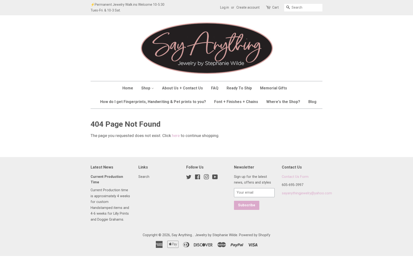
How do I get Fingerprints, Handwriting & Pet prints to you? (153, 101)
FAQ (214, 88)
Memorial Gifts (273, 88)
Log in (224, 7)
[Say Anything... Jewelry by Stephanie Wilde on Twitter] (188, 178)
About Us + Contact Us (182, 88)
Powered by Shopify (254, 235)
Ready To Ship (239, 88)
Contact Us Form (295, 177)
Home (127, 88)
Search (143, 177)
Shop (146, 88)
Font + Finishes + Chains (236, 101)
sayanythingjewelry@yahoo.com (307, 193)
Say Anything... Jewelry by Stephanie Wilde (204, 235)
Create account (248, 7)
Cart (275, 7)
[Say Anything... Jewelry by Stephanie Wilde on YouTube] (215, 178)
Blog (312, 101)
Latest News (102, 167)
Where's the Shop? (283, 101)
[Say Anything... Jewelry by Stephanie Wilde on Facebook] (197, 178)
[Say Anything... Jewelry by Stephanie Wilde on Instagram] (206, 178)
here (176, 135)
